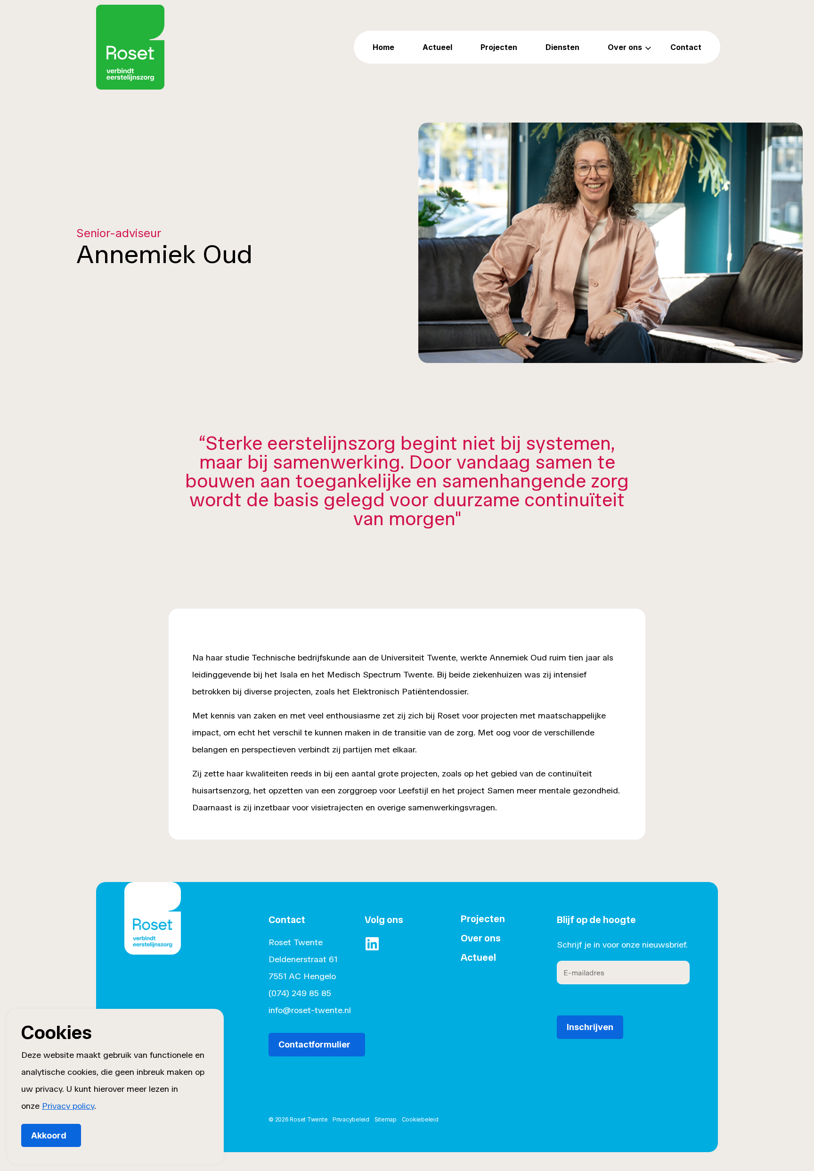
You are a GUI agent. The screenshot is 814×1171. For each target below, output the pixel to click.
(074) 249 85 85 (300, 993)
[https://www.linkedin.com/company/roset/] (372, 943)
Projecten (498, 47)
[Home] (152, 932)
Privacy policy (68, 1106)
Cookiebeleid (420, 1119)
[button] (610, 243)
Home (383, 47)
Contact (685, 47)
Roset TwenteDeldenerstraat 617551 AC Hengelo (303, 959)
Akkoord (48, 1135)
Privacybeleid (351, 1119)
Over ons (625, 47)
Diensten (562, 47)
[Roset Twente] (130, 47)
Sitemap (385, 1119)
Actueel (437, 47)
